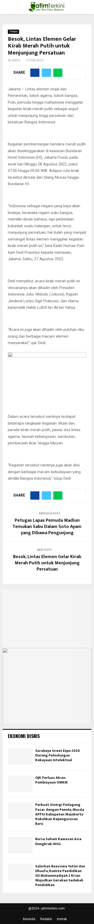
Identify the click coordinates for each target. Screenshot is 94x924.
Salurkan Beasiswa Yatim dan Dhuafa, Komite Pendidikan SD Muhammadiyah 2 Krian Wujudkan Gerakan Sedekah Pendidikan (60, 875)
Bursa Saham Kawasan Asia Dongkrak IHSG (58, 841)
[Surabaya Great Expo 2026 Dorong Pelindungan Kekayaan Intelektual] (20, 756)
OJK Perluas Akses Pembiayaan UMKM (51, 780)
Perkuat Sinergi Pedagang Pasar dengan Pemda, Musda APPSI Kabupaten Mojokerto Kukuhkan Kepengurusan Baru (59, 814)
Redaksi (46, 919)
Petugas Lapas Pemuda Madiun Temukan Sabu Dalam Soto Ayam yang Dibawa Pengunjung (47, 527)
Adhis (16, 60)
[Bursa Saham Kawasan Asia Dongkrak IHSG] (20, 845)
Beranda (29, 919)
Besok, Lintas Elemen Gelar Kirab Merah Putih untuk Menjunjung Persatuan (47, 563)
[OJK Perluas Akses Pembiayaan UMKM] (20, 783)
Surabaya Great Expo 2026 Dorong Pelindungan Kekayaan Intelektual (57, 755)
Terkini (13, 31)
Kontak (62, 919)
